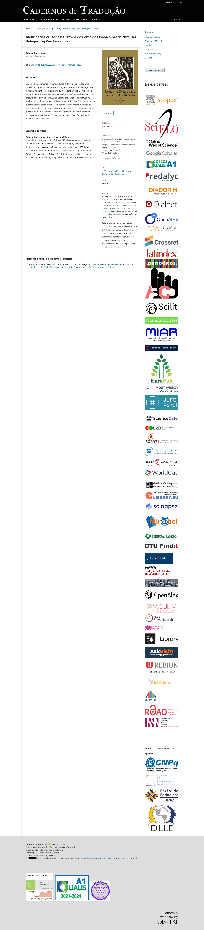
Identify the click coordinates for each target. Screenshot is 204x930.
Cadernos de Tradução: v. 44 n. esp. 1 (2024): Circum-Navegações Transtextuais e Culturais (73, 267)
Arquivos (37, 28)
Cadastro (170, 2)
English (148, 45)
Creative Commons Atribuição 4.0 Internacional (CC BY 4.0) (109, 858)
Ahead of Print (81, 19)
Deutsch (149, 49)
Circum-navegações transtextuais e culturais (113, 264)
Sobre (95, 19)
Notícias (66, 19)
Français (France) (153, 53)
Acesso (179, 2)
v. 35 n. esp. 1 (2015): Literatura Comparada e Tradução (67, 28)
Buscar (177, 19)
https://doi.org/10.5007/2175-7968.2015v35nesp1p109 (56, 65)
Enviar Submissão (155, 70)
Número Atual (28, 19)
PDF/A (109, 113)
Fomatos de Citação (112, 158)
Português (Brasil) (153, 41)
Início (28, 28)
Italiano (148, 57)
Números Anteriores (48, 19)
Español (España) (153, 37)
